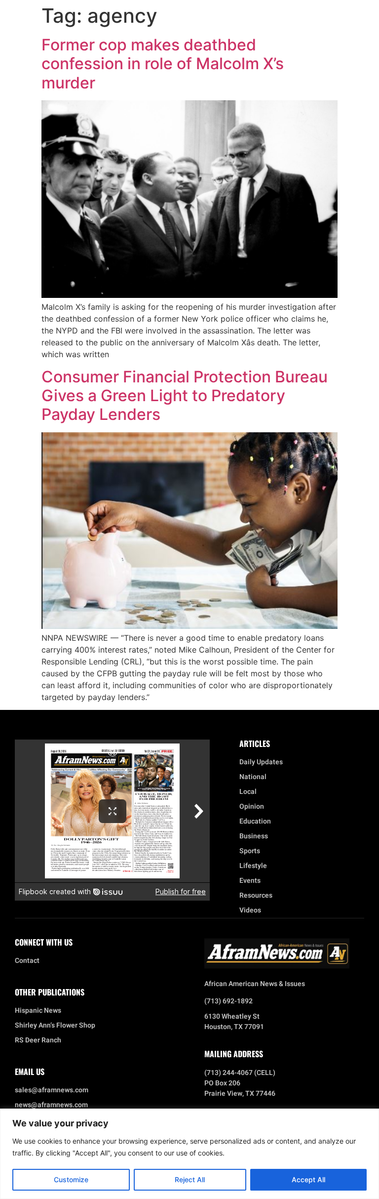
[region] (189, 1154)
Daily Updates (261, 762)
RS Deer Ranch (38, 1040)
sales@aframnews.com (51, 1090)
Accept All (308, 1179)
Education (255, 822)
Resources (255, 896)
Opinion (251, 807)
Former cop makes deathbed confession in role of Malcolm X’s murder (162, 63)
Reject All (190, 1179)
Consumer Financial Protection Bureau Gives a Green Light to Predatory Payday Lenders (184, 395)
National (252, 777)
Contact (27, 961)
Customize (71, 1179)
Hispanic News (38, 1011)
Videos (250, 910)
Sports (249, 851)
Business (253, 836)
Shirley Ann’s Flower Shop (55, 1026)
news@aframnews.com (51, 1105)
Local (248, 792)
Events (250, 881)
